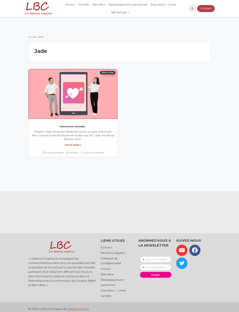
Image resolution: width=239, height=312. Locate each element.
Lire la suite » (73, 144)
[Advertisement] (119, 211)
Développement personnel (127, 4)
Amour (70, 4)
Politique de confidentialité (111, 261)
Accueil (32, 37)
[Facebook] (195, 250)
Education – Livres (163, 4)
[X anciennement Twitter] (182, 263)
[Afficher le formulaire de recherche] (192, 8)
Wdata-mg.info (78, 309)
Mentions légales (113, 253)
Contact (206, 8)
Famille (83, 4)
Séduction (108, 73)
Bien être (98, 4)
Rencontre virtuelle (73, 126)
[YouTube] (182, 250)
